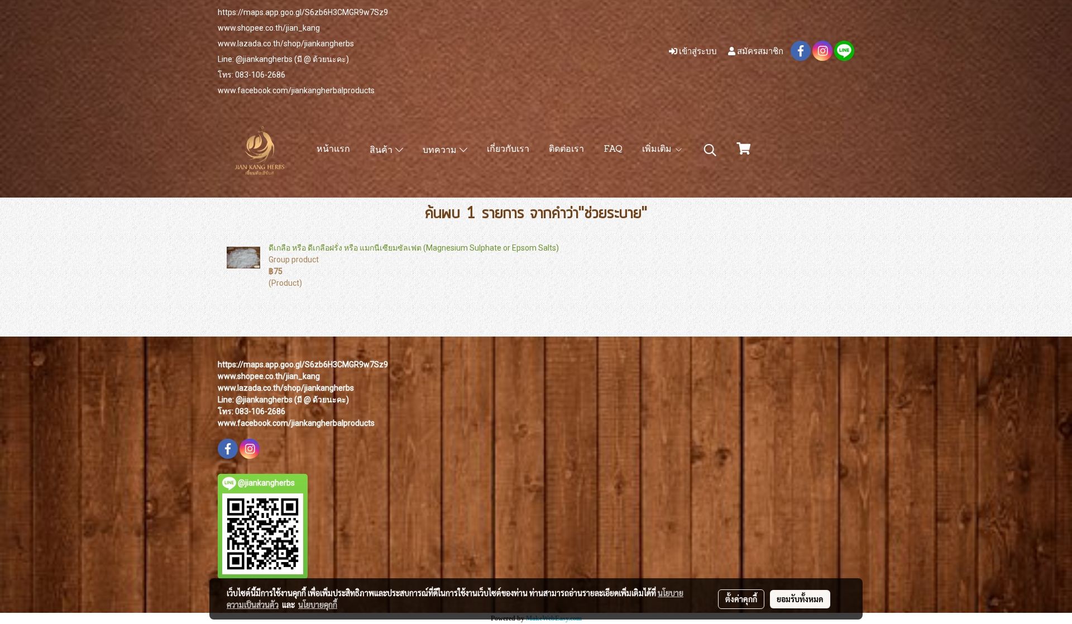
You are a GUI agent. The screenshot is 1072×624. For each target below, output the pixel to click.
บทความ (441, 150)
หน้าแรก (333, 149)
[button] (710, 150)
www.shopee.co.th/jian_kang (269, 27)
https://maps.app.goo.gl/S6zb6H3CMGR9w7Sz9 (303, 12)
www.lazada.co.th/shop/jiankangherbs (286, 43)
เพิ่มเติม (658, 149)
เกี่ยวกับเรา (508, 149)
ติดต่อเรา (566, 149)
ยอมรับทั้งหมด (800, 599)
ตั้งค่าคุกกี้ (741, 599)
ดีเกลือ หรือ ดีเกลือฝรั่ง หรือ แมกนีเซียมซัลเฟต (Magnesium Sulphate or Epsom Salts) (414, 247)
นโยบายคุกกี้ (317, 604)
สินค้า (382, 150)
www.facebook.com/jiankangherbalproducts (296, 90)
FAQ (613, 149)
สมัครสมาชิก (759, 50)
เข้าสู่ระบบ (697, 50)
